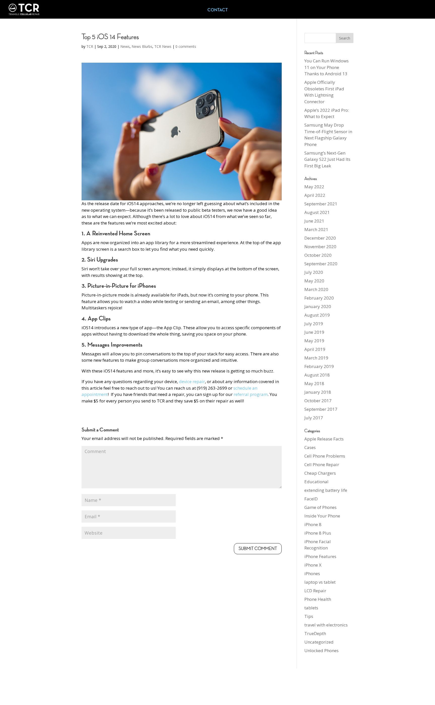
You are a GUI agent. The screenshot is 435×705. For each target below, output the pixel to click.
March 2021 (316, 229)
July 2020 (313, 272)
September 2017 (320, 409)
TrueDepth (315, 633)
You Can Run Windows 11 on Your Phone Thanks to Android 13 (326, 67)
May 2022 (314, 187)
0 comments (185, 46)
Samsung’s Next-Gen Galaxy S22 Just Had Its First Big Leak (327, 159)
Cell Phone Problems (324, 456)
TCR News (162, 46)
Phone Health (317, 599)
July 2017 (313, 418)
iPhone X (312, 565)
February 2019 (319, 366)
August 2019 (317, 315)
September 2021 (320, 204)
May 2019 (314, 341)
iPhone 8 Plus (317, 533)
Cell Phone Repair (321, 464)
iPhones (312, 573)
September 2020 (320, 264)
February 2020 (319, 298)
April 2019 (314, 349)
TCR (89, 46)
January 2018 (317, 392)
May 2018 (314, 383)
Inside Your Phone (322, 516)
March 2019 (316, 358)
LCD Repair (315, 590)
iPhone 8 (312, 524)
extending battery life (325, 490)
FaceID (311, 499)
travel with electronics (326, 625)
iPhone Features (320, 556)
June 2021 (314, 221)
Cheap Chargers (320, 473)
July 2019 (313, 323)
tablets (311, 608)
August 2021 (317, 212)
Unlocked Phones (321, 650)
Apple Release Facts (324, 439)
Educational (316, 482)
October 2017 (318, 400)
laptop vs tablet (320, 582)
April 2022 (314, 195)
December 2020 (320, 238)
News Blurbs (142, 46)
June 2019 (314, 332)
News (125, 46)
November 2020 (320, 246)
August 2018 (317, 375)
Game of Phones (320, 507)
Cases (310, 447)
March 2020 (316, 289)
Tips (308, 616)
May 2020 (314, 281)
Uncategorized (319, 642)
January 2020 (317, 306)
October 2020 (318, 255)
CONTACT (217, 10)
